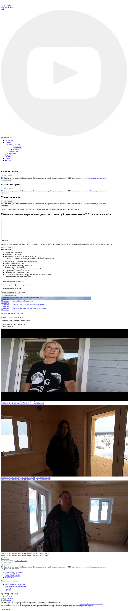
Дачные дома (13, 151)
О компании (9, 140)
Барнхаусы (12, 153)
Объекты (8, 157)
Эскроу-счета (9, 577)
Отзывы (7, 158)
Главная (3, 209)
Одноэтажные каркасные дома (15, 586)
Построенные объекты (16, 209)
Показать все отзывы (8, 328)
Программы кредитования (14, 572)
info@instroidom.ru (7, 7)
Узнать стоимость (7, 247)
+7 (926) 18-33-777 (7, 5)
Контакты (8, 160)
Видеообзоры (9, 155)
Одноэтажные (17, 146)
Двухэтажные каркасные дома (15, 584)
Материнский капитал (12, 576)
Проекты (8, 142)
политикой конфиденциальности (95, 178)
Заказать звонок (6, 137)
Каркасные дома (14, 144)
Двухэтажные (17, 148)
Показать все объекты (8, 295)
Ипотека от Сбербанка (12, 574)
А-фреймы (16, 149)
